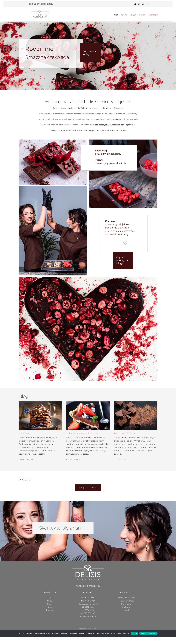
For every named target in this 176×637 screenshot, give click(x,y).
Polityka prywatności (148, 633)
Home (115, 15)
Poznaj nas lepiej (89, 53)
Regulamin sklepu (126, 601)
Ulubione (126, 607)
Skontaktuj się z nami (61, 528)
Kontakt (153, 15)
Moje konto (126, 604)
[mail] (139, 4)
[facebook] (147, 4)
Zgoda (134, 633)
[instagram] (143, 4)
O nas (142, 15)
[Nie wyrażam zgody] (173, 633)
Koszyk (126, 610)
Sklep (124, 15)
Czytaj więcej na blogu (122, 260)
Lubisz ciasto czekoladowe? (82, 433)
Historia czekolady (124, 433)
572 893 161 (89, 610)
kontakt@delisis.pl (88, 616)
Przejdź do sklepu (88, 487)
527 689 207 (89, 613)
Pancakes (24, 433)
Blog (133, 15)
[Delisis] (40, 14)
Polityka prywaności (126, 598)
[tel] (135, 4)
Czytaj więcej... (26, 459)
